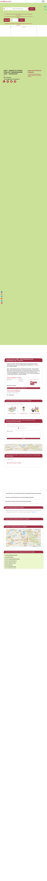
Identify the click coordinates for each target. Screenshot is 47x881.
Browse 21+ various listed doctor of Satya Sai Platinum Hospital (19, 497)
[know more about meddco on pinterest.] (1, 303)
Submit (23, 438)
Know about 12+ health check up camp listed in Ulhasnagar (18, 501)
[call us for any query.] (45, 6)
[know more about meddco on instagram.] (1, 294)
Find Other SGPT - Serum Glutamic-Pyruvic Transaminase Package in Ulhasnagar (23, 493)
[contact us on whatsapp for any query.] (45, 9)
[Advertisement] (23, 354)
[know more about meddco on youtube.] (1, 298)
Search (32, 8)
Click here (36, 365)
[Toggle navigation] (43, 1)
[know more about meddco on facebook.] (1, 292)
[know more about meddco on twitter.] (1, 300)
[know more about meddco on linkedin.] (1, 296)
